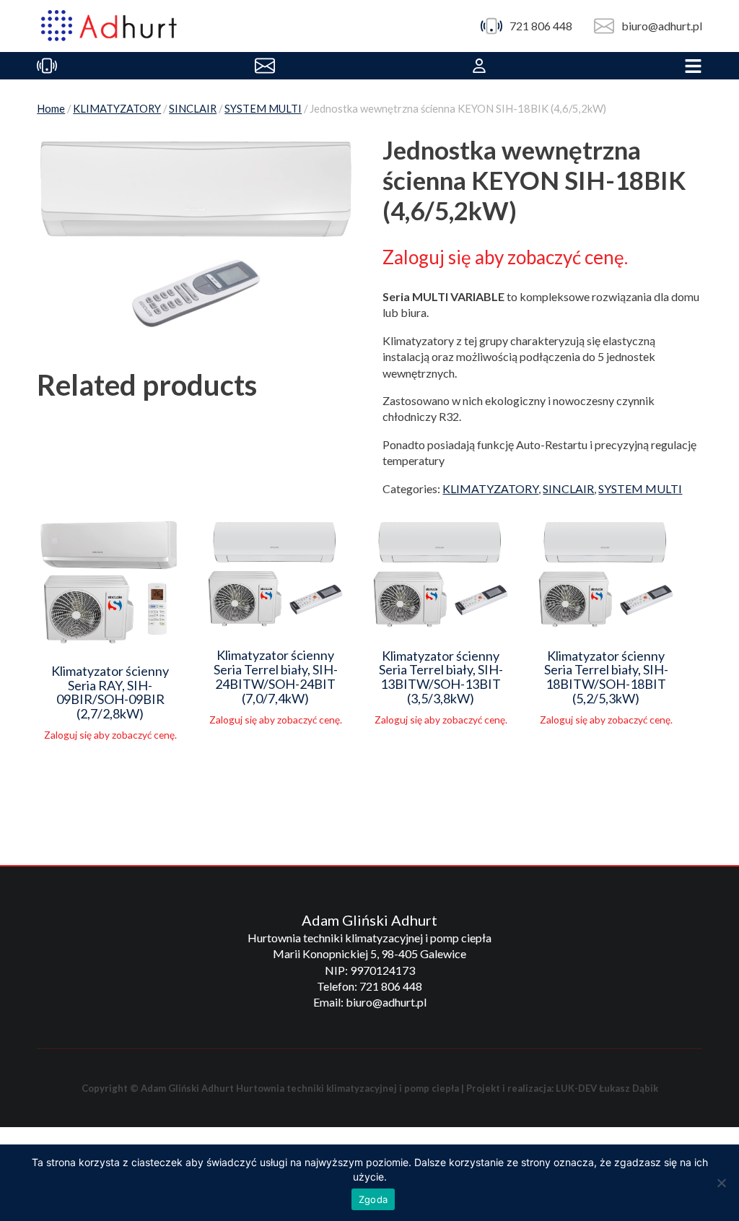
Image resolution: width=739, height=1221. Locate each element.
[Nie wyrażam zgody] (721, 1183)
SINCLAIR (193, 108)
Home (51, 108)
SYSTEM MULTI (263, 108)
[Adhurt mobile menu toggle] (693, 66)
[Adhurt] (109, 26)
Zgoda (373, 1199)
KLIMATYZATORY (117, 108)
